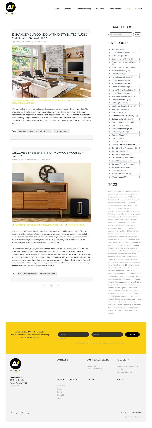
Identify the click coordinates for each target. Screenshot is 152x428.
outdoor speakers (115, 203)
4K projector (113, 302)
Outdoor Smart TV (119, 125)
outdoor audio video (133, 299)
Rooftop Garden (118, 141)
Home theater (113, 240)
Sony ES (124, 265)
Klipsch (136, 200)
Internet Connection (116, 271)
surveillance (113, 194)
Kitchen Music (133, 285)
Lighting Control (18, 41)
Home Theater (122, 285)
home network (130, 271)
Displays (111, 197)
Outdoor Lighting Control (122, 122)
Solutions (123, 359)
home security (120, 308)
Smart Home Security (121, 161)
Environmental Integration (123, 67)
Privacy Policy (105, 343)
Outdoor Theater (119, 135)
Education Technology (130, 191)
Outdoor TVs (117, 138)
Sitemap (124, 413)
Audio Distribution (125, 251)
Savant (59, 392)
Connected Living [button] (84, 9)
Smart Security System (131, 214)
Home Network (121, 248)
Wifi (110, 291)
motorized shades (43, 131)
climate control (114, 288)
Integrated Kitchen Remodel (124, 96)
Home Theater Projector (128, 268)
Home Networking (119, 70)
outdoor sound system (117, 245)
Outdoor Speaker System (122, 129)
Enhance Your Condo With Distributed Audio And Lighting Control (49, 36)
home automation (61, 131)
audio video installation (27, 274)
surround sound (128, 203)
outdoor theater (114, 274)
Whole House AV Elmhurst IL (38, 160)
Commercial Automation (127, 372)
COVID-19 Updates (119, 56)
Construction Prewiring (121, 52)
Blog (129, 9)
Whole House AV (19, 160)
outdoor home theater (126, 276)
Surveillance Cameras (121, 167)
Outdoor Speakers (119, 132)
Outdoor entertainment (121, 119)
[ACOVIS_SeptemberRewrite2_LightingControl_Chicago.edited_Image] (51, 71)
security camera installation (125, 254)
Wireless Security (115, 214)
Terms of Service (116, 343)
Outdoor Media (131, 242)
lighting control (51, 120)
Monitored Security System (123, 106)
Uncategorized (118, 170)
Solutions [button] (100, 9)
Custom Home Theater (121, 59)
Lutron (137, 288)
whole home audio (25, 131)
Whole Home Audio (120, 174)
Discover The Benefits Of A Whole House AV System (48, 154)
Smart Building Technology (123, 148)
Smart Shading (114, 265)
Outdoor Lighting (124, 293)
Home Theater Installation (122, 90)
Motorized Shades (119, 109)
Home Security (118, 74)
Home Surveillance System (128, 211)
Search (137, 34)
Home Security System (121, 77)
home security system (123, 208)
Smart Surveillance (115, 220)
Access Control (120, 262)
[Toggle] (140, 49)
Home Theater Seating (121, 93)
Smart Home (120, 299)
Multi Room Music (134, 262)
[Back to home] (11, 8)
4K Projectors (117, 49)
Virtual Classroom (130, 217)
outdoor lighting (114, 191)
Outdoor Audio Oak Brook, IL (124, 116)
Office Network (133, 231)
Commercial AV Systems (127, 237)
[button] (76, 413)
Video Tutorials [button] (115, 9)
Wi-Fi (117, 268)
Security (120, 369)
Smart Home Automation (122, 158)
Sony (110, 242)
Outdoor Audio (118, 112)
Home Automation (127, 279)
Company (68, 9)
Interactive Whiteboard (117, 205)
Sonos (59, 389)
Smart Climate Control (121, 154)
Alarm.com (135, 240)
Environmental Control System (124, 62)
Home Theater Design (121, 87)
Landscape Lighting (120, 100)
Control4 (60, 395)
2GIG (139, 242)
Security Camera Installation (123, 145)
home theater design (120, 291)
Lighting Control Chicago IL (37, 41)
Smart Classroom (119, 151)
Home (56, 9)
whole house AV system (32, 266)
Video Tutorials (67, 379)
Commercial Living (94, 369)
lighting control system (124, 310)
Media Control (125, 240)
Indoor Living (92, 366)
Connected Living (98, 359)
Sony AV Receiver (130, 220)
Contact (138, 9)
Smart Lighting (121, 231)
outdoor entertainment (124, 200)
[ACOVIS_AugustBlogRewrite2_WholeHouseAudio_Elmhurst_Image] (51, 192)
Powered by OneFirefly (133, 417)
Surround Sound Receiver (122, 164)
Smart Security (118, 242)
